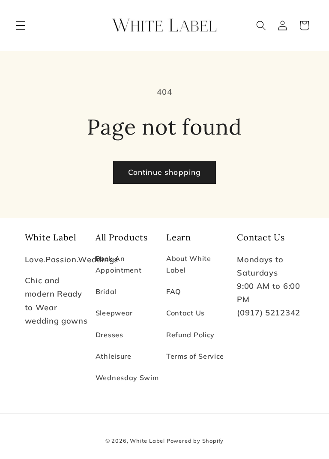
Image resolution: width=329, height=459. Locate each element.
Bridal (106, 291)
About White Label (188, 264)
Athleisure (114, 356)
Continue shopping (164, 172)
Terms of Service (195, 356)
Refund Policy (190, 334)
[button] (21, 25)
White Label (148, 440)
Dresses (109, 334)
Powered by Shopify (195, 440)
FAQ (173, 291)
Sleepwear (114, 313)
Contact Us (185, 313)
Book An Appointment (119, 264)
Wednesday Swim (127, 377)
